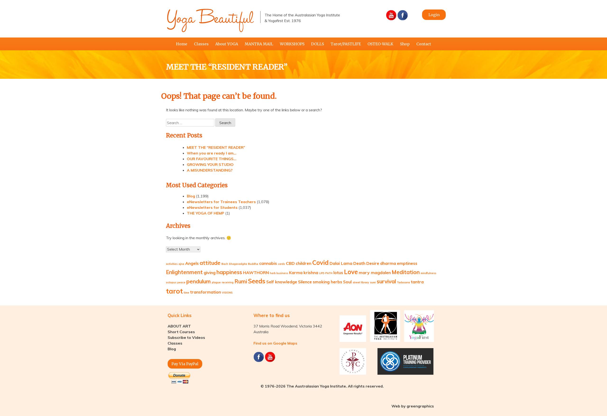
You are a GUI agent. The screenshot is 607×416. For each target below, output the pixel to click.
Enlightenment (184, 272)
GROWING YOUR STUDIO (210, 164)
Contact (423, 44)
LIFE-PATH (325, 273)
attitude (210, 263)
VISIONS (227, 292)
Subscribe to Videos (186, 337)
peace (181, 282)
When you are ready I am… (211, 153)
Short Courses (181, 331)
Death (359, 263)
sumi (373, 282)
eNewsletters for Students (212, 207)
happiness (229, 272)
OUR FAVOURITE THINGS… (211, 158)
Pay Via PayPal (184, 363)
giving (210, 272)
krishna (311, 272)
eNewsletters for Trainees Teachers (221, 201)
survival (386, 281)
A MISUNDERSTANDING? (210, 170)
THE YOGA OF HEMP (205, 213)
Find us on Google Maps (275, 343)
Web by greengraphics (412, 406)
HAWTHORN (256, 272)
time (186, 292)
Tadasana (403, 282)
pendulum (198, 281)
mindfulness (428, 273)
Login (434, 14)
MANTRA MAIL (259, 44)
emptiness (407, 263)
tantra (417, 281)
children (303, 263)
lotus (338, 272)
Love (351, 272)
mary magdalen (375, 272)
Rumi (241, 281)
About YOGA (226, 44)
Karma (296, 272)
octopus (171, 282)
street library (361, 282)
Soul (347, 281)
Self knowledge (281, 281)
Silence (305, 281)
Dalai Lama (341, 263)
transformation (205, 291)
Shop (405, 44)
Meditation (406, 272)
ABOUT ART (179, 326)
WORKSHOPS (292, 44)
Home (181, 44)
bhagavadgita (238, 264)
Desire (372, 263)
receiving (228, 282)
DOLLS (317, 44)
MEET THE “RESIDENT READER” (216, 147)
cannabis (268, 263)
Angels (192, 263)
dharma (388, 263)
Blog (191, 196)
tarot (174, 291)
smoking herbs (327, 281)
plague (216, 282)
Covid (320, 262)
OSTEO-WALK (380, 44)
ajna (181, 264)
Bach (224, 264)
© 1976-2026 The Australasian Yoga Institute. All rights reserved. (322, 386)
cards (281, 264)
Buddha (253, 264)
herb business (279, 273)
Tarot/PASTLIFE (346, 44)
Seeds (256, 281)
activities (172, 264)
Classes (201, 44)
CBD (290, 263)
